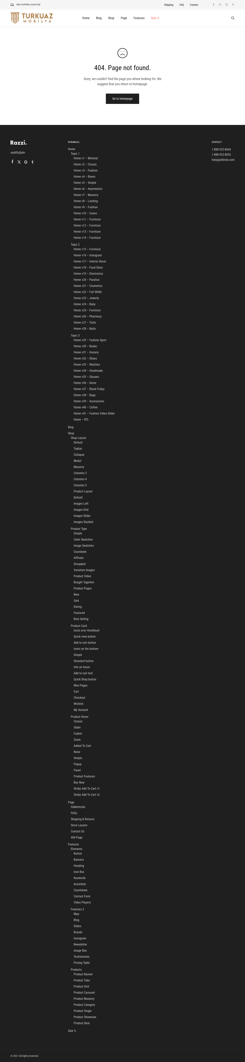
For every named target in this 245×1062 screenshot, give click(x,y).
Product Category (84, 1005)
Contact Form (82, 896)
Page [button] (124, 18)
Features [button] (139, 18)
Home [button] (86, 18)
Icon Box (79, 872)
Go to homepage (122, 98)
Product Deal (82, 1023)
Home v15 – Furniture (87, 249)
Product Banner (83, 974)
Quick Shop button (85, 679)
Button (78, 853)
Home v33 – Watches (87, 364)
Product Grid (81, 986)
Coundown (80, 552)
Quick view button (85, 636)
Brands (78, 932)
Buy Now (79, 782)
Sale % (155, 18)
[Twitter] (19, 162)
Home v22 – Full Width (88, 292)
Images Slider (82, 516)
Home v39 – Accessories (89, 401)
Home (71, 149)
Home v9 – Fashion (86, 207)
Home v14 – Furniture (87, 238)
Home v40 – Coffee (86, 407)
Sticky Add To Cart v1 (87, 788)
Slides (77, 926)
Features (73, 844)
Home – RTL (81, 419)
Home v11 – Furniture (87, 219)
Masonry (79, 467)
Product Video (82, 576)
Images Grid (81, 510)
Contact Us (77, 831)
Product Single (83, 1011)
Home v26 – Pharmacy (88, 316)
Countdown (80, 890)
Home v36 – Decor (85, 383)
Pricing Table (82, 963)
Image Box (80, 950)
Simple (78, 533)
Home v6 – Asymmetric (88, 189)
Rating (78, 607)
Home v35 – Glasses (86, 377)
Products (76, 969)
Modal (77, 461)
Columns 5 (80, 485)
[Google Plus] (26, 162)
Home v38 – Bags (85, 395)
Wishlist (78, 704)
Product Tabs (82, 980)
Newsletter (80, 944)
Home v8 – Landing (86, 201)
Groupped (80, 564)
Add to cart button (85, 642)
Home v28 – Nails (85, 328)
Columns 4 (80, 479)
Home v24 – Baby (85, 304)
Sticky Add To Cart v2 (87, 794)
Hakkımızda (78, 807)
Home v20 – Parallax (87, 280)
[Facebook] (12, 162)
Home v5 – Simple (85, 183)
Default (78, 442)
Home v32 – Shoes (85, 358)
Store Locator (79, 825)
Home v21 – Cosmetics (88, 286)
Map (76, 914)
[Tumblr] (32, 162)
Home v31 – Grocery (86, 352)
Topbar (78, 448)
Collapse (79, 455)
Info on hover (82, 667)
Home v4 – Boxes (84, 176)
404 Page (76, 837)
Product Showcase (85, 1017)
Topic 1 (75, 153)
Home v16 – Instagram (88, 255)
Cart (76, 691)
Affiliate (79, 558)
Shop (71, 433)
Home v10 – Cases (85, 213)
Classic (78, 721)
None (77, 752)
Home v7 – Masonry (86, 195)
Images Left (81, 503)
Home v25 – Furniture (87, 310)
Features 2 (77, 909)
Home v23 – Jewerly (86, 298)
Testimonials (81, 956)
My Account (81, 710)
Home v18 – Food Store (88, 267)
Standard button (84, 661)
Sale (76, 600)
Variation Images (84, 570)
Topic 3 (75, 335)
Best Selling (81, 619)
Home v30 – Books (85, 346)
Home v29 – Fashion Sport (90, 340)
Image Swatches (84, 545)
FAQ (182, 4)
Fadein (78, 733)
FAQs (74, 813)
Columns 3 (80, 473)
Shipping (168, 4)
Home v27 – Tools (85, 322)
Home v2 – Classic (85, 164)
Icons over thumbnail (87, 630)
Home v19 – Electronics (88, 273)
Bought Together (84, 582)
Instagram (80, 938)
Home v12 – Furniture (87, 225)
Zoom (77, 739)
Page (71, 802)
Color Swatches (83, 539)
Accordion (80, 884)
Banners (79, 859)
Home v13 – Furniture (87, 231)
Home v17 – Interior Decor (90, 261)
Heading (79, 866)
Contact (194, 4)
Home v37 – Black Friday (89, 389)
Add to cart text (83, 673)
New (76, 594)
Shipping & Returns (82, 819)
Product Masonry (84, 998)
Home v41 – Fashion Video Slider (94, 413)
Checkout (79, 697)
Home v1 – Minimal (86, 158)
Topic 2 (75, 244)
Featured (79, 613)
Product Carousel (84, 992)
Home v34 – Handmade (88, 370)
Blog (99, 18)
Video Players (82, 902)
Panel (77, 770)
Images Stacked (83, 522)
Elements (76, 849)
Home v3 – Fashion (86, 170)
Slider (77, 727)
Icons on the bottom (86, 649)
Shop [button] (111, 18)
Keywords (80, 878)
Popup (78, 764)
